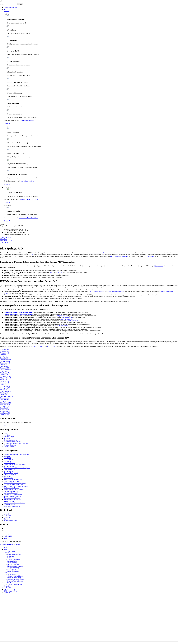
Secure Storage (11, 574)
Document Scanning (10, 445)
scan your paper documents (116, 291)
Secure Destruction (9, 463)
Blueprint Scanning (13, 567)
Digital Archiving (9, 501)
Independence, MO (5, 376)
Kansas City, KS (5, 379)
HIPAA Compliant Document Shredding (16, 486)
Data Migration (8, 459)
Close (4, 224)
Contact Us (7, 123)
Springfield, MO (5, 404)
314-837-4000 (151, 256)
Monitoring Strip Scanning (15, 566)
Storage (6, 127)
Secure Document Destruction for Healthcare (18, 312)
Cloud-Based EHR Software (12, 506)
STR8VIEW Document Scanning (13, 484)
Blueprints (7, 438)
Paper (5, 433)
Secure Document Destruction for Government (18, 314)
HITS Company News (10, 520)
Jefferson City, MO (5, 378)
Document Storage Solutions (12, 441)
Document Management (11, 473)
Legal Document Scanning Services (14, 503)
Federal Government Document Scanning (16, 443)
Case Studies (11, 551)
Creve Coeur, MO (5, 369)
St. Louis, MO (4, 408)
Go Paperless (7, 476)
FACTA (59, 272)
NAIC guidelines (73, 321)
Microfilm (7, 435)
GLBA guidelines (60, 316)
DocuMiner (7, 205)
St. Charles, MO (5, 406)
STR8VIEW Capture (13, 559)
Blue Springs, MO (5, 359)
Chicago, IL (3, 364)
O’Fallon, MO (4, 393)
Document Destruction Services (13, 496)
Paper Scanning (12, 562)
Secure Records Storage (14, 577)
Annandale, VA (4, 351)
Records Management (10, 474)
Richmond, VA (4, 398)
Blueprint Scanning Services (12, 498)
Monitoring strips (9, 436)
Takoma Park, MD (5, 411)
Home (5, 548)
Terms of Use (8, 536)
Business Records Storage (15, 581)
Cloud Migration (8, 478)
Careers (6, 519)
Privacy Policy (8, 535)
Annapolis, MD (4, 353)
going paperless (158, 266)
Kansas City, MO (5, 381)
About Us (6, 11)
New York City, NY (6, 391)
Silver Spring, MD (5, 403)
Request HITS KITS (6, 240)
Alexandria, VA (4, 349)
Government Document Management (14, 483)
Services (6, 14)
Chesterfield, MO (5, 363)
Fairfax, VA (3, 371)
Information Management (11, 491)
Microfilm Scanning (13, 564)
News (5, 9)
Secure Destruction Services (12, 481)
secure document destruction (97, 253)
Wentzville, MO (4, 414)
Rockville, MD (4, 399)
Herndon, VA (4, 374)
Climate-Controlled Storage (15, 576)
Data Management (9, 466)
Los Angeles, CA (5, 388)
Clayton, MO (4, 366)
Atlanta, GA (3, 356)
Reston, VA (3, 394)
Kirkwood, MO (4, 383)
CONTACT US (4, 425)
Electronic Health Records (11, 488)
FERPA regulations (66, 319)
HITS (31, 254)
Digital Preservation (9, 504)
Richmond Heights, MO (7, 396)
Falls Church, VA (5, 373)
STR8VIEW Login (5, 237)
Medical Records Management (13, 479)
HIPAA (52, 272)
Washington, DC (5, 413)
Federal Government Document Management (17, 468)
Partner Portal (4, 242)
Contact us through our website (119, 256)
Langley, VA (4, 384)
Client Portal (3, 239)
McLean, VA (4, 389)
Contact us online (38, 346)
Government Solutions (10, 7)
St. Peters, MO (4, 409)
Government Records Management (14, 489)
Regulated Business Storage (15, 579)
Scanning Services (9, 446)
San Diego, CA (4, 401)
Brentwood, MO (5, 361)
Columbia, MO (4, 368)
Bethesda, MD (4, 358)
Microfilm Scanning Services (12, 499)
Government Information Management (15, 464)
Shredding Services (9, 469)
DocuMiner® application (97, 291)
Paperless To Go (8, 461)
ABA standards (67, 317)
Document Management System (13, 494)
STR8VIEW (7, 187)
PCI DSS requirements (61, 326)
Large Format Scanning (11, 493)
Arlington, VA (4, 354)
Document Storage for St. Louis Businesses (16, 454)
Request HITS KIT (9, 589)
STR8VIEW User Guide (14, 584)
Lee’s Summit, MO (5, 386)
